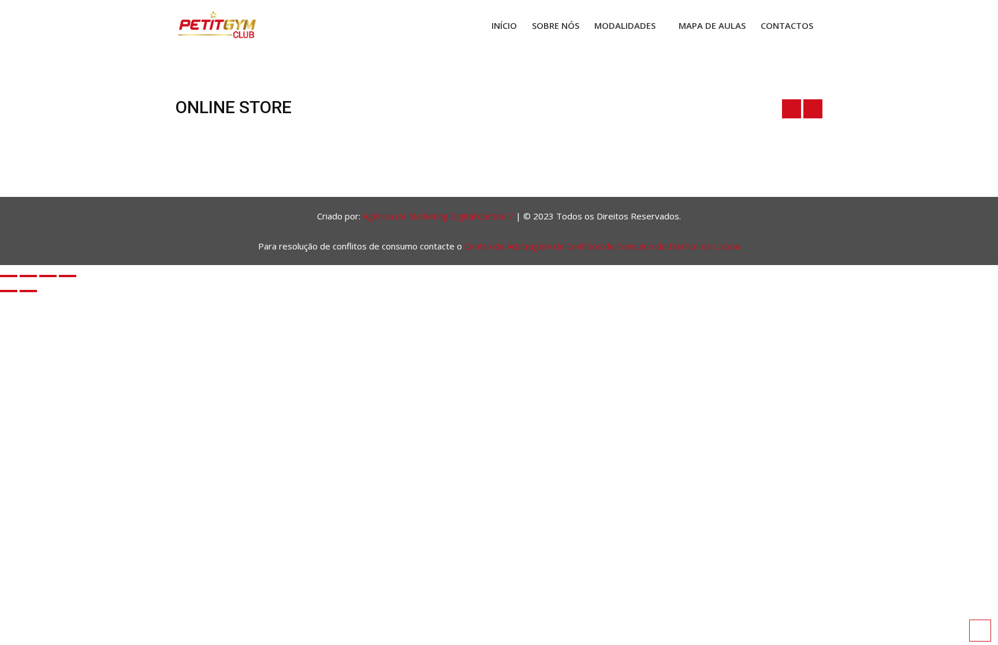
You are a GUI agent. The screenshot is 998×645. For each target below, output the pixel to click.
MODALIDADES (625, 25)
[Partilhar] (48, 276)
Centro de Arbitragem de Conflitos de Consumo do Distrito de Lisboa (602, 246)
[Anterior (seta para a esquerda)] (8, 291)
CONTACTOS (787, 25)
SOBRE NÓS (555, 25)
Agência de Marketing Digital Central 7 (438, 216)
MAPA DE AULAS (712, 25)
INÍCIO (504, 25)
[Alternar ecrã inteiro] (28, 276)
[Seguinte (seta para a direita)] (28, 291)
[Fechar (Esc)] (67, 276)
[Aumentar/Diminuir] (8, 276)
